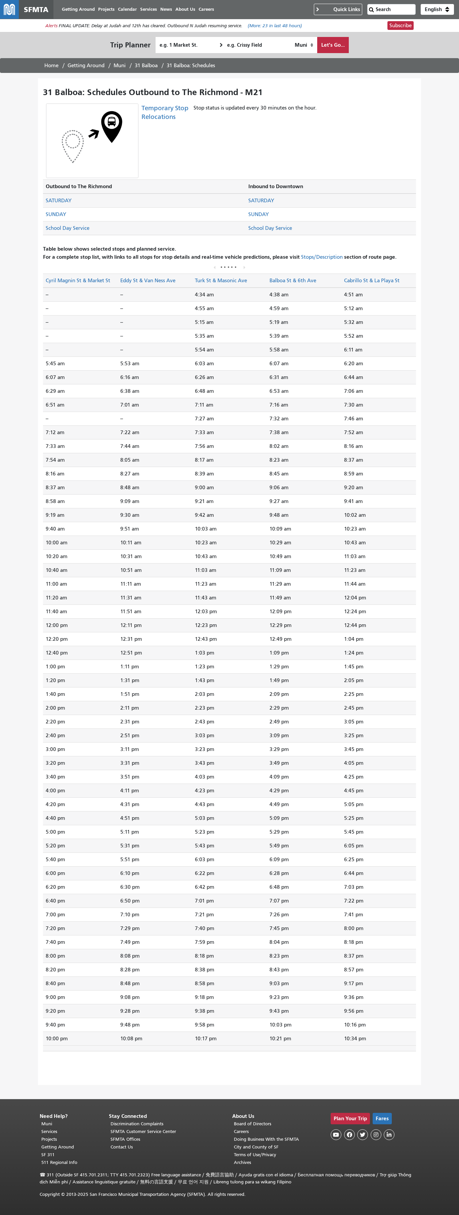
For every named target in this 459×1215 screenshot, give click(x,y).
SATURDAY (59, 201)
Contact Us (122, 1147)
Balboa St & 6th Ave (292, 281)
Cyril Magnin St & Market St (78, 281)
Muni (120, 65)
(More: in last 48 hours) (275, 26)
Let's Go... (333, 45)
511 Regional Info (59, 1162)
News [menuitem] (166, 9)
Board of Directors (252, 1124)
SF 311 (48, 1155)
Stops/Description (322, 257)
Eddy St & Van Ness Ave (147, 281)
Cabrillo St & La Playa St (372, 281)
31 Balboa (146, 65)
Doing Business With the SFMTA (266, 1139)
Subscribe (400, 26)
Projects (49, 1139)
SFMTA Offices (125, 1139)
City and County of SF (256, 1147)
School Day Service (67, 228)
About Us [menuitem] (185, 9)
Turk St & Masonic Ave (221, 281)
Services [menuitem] (148, 9)
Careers (241, 1131)
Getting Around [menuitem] (78, 9)
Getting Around (86, 65)
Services (49, 1131)
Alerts (51, 26)
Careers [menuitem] (206, 9)
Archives (242, 1162)
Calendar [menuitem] (127, 9)
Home (51, 65)
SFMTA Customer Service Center (143, 1131)
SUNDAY (56, 214)
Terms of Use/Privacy (255, 1155)
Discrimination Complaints (137, 1124)
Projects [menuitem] (106, 9)
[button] (437, 9)
